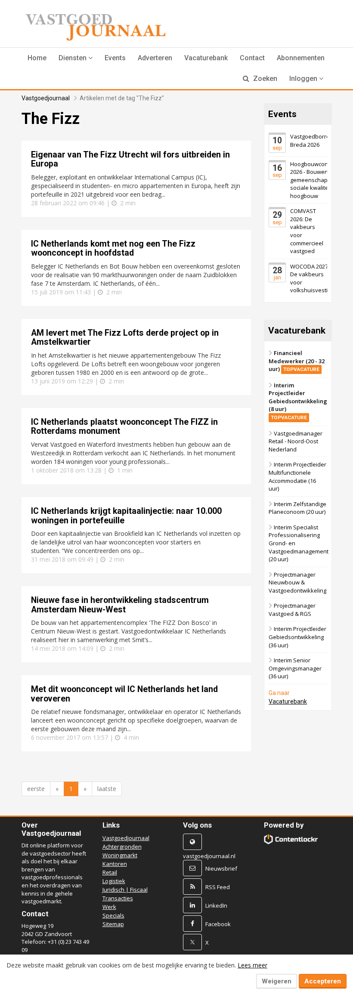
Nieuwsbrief (221, 868)
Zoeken (264, 78)
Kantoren (114, 864)
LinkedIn (216, 905)
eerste (36, 789)
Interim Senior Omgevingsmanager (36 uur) (295, 668)
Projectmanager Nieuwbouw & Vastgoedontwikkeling (297, 582)
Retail (109, 872)
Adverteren (155, 58)
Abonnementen (301, 58)
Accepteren (322, 981)
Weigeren (276, 981)
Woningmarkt (119, 855)
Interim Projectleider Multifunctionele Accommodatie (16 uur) (297, 476)
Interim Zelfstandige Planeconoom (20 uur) (297, 508)
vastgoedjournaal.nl (209, 856)
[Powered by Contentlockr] (291, 839)
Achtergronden (122, 846)
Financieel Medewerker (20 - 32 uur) (297, 361)
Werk (109, 907)
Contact (252, 58)
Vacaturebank (206, 58)
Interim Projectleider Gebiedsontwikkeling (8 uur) (298, 400)
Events (115, 58)
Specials (113, 915)
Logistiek (113, 881)
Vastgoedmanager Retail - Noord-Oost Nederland (295, 441)
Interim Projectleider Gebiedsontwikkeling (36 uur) (297, 637)
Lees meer (252, 965)
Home (37, 58)
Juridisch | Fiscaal (125, 889)
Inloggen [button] (304, 78)
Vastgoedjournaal (46, 98)
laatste (106, 789)
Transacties (117, 898)
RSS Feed (217, 887)
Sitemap (113, 924)
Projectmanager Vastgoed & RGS (292, 610)
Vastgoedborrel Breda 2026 (310, 140)
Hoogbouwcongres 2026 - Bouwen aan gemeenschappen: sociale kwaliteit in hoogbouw (315, 180)
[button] (76, 58)
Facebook (218, 924)
